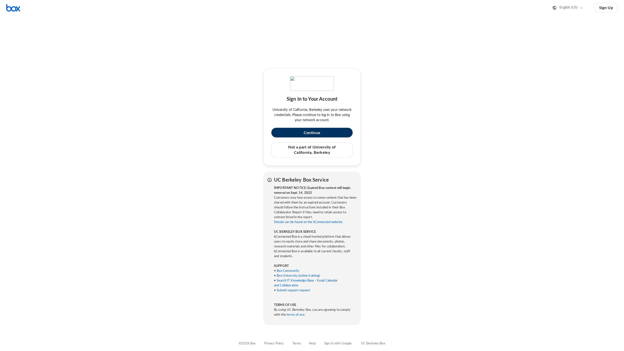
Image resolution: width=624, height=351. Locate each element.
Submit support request (293, 290)
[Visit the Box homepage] (13, 8)
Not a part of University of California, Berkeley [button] (312, 150)
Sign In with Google (337, 343)
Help (312, 343)
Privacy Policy (274, 343)
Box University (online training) (298, 275)
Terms (296, 343)
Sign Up (606, 8)
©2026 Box (247, 343)
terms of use (295, 314)
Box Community (288, 271)
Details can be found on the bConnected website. (308, 222)
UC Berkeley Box (373, 343)
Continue (312, 133)
